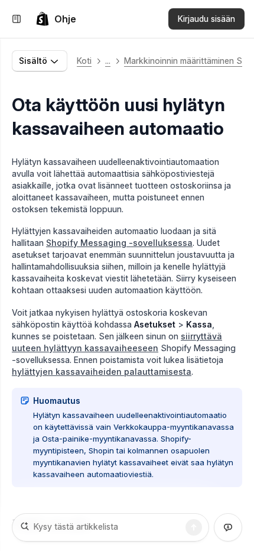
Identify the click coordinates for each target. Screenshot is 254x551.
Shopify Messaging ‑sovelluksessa (119, 243)
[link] (55, 19)
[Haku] (193, 527)
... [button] (107, 61)
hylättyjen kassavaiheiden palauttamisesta (101, 372)
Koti (84, 61)
